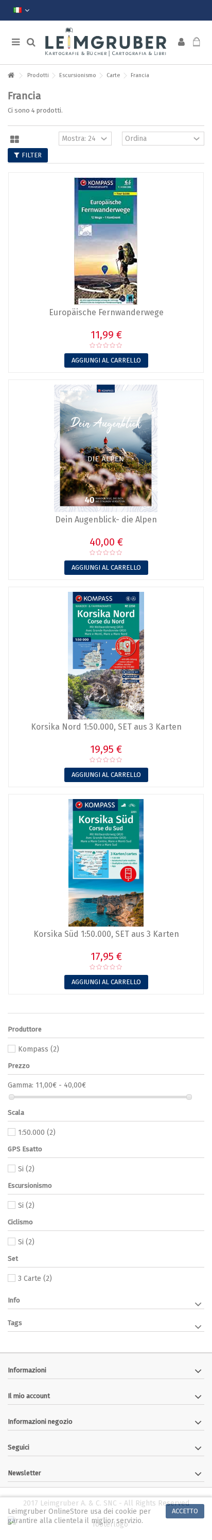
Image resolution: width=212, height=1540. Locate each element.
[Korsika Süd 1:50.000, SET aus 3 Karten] (106, 863)
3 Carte (35, 1278)
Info (14, 1300)
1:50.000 (37, 1132)
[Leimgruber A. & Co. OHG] (106, 42)
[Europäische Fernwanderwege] (106, 241)
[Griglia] (14, 140)
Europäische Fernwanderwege (106, 312)
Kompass (38, 1049)
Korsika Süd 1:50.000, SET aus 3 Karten (106, 934)
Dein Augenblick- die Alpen (106, 519)
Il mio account (29, 1396)
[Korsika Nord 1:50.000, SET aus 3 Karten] (106, 655)
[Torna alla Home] (11, 75)
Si (26, 1169)
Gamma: (20, 1085)
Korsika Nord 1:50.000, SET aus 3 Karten (106, 727)
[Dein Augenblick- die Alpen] (106, 448)
